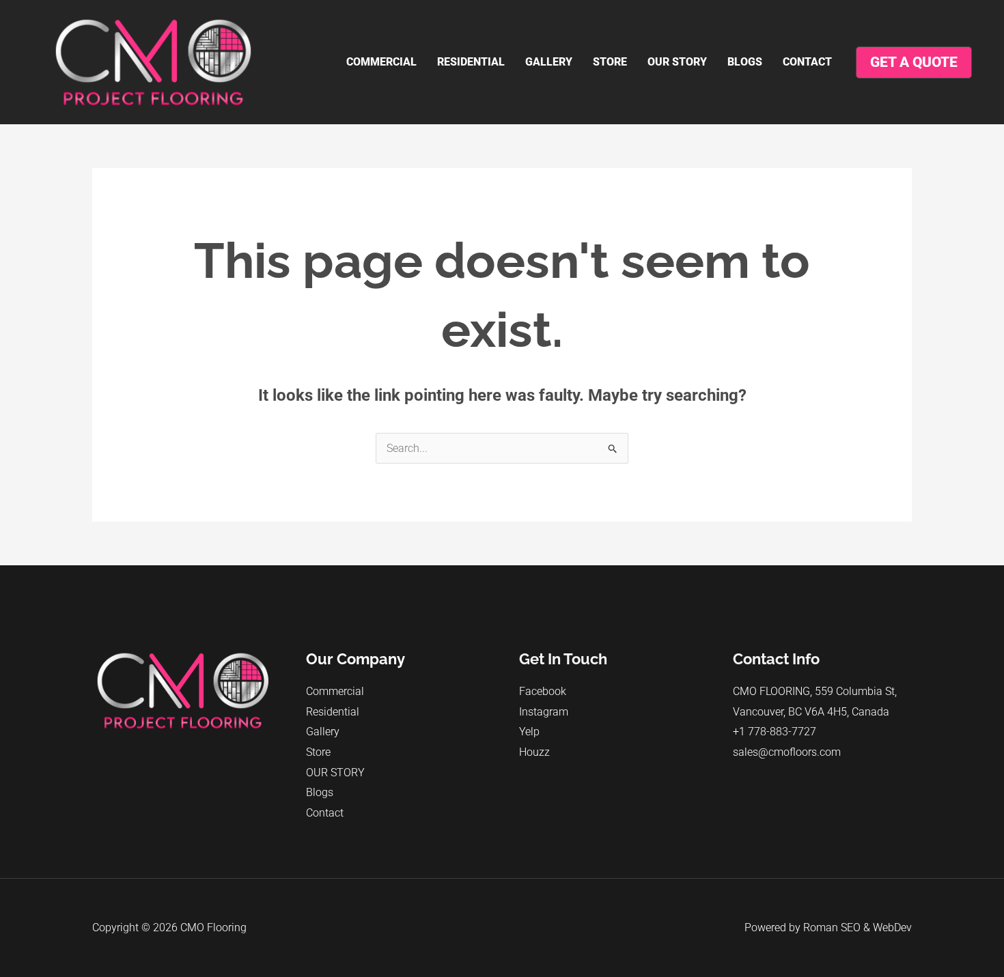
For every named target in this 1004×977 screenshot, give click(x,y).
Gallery (548, 61)
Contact (807, 61)
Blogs (744, 61)
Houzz (534, 752)
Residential (471, 61)
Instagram (543, 711)
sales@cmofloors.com (787, 752)
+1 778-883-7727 (774, 731)
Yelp (529, 731)
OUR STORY (677, 61)
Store (610, 61)
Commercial (381, 61)
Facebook (542, 691)
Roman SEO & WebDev (857, 927)
